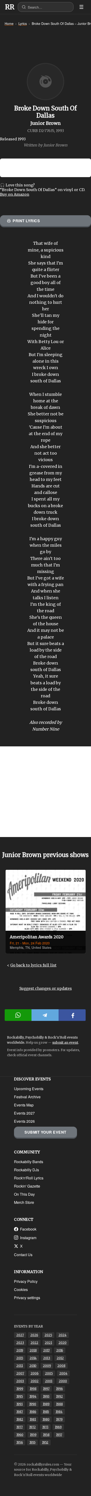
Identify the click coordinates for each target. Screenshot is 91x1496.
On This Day (24, 1194)
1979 (59, 1419)
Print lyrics (26, 220)
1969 (58, 1427)
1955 (32, 1442)
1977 (19, 1427)
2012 (60, 1358)
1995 (19, 1396)
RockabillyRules (10, 7)
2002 (34, 1381)
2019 (19, 1350)
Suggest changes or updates (45, 988)
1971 (45, 1427)
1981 (33, 1419)
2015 (19, 1358)
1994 (32, 1396)
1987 (19, 1412)
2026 (34, 1335)
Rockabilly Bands (28, 1161)
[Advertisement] (45, 791)
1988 (59, 1404)
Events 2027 (24, 1113)
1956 (19, 1442)
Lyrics (22, 23)
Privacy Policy (26, 1281)
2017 (46, 1350)
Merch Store (24, 1202)
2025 (48, 1335)
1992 (59, 1396)
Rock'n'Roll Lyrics (28, 1178)
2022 (34, 1343)
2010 (32, 1366)
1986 (32, 1412)
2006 (34, 1373)
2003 (20, 1381)
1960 (19, 1435)
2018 (33, 1350)
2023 (20, 1343)
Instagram (28, 1237)
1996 (59, 1389)
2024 (62, 1335)
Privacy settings (27, 1297)
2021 (48, 1343)
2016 (59, 1350)
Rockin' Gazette (27, 1186)
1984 (59, 1412)
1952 (45, 1442)
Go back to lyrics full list (33, 965)
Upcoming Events (28, 1088)
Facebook (28, 1229)
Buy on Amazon (14, 194)
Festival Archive (27, 1096)
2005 (49, 1373)
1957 (59, 1435)
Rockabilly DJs (26, 1169)
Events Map (24, 1105)
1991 (19, 1404)
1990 (32, 1404)
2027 (20, 1335)
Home (9, 23)
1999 (19, 1389)
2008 (61, 1366)
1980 (45, 1419)
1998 (33, 1389)
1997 (46, 1389)
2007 (20, 1373)
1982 (19, 1419)
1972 (32, 1427)
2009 (47, 1366)
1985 (46, 1412)
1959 (33, 1435)
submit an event (65, 1042)
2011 (19, 1366)
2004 (63, 1373)
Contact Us (23, 1254)
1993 (46, 1396)
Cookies (21, 1289)
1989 (46, 1404)
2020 (62, 1343)
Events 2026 (24, 1121)
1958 (46, 1435)
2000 (63, 1381)
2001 (48, 1381)
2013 (46, 1358)
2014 (33, 1358)
